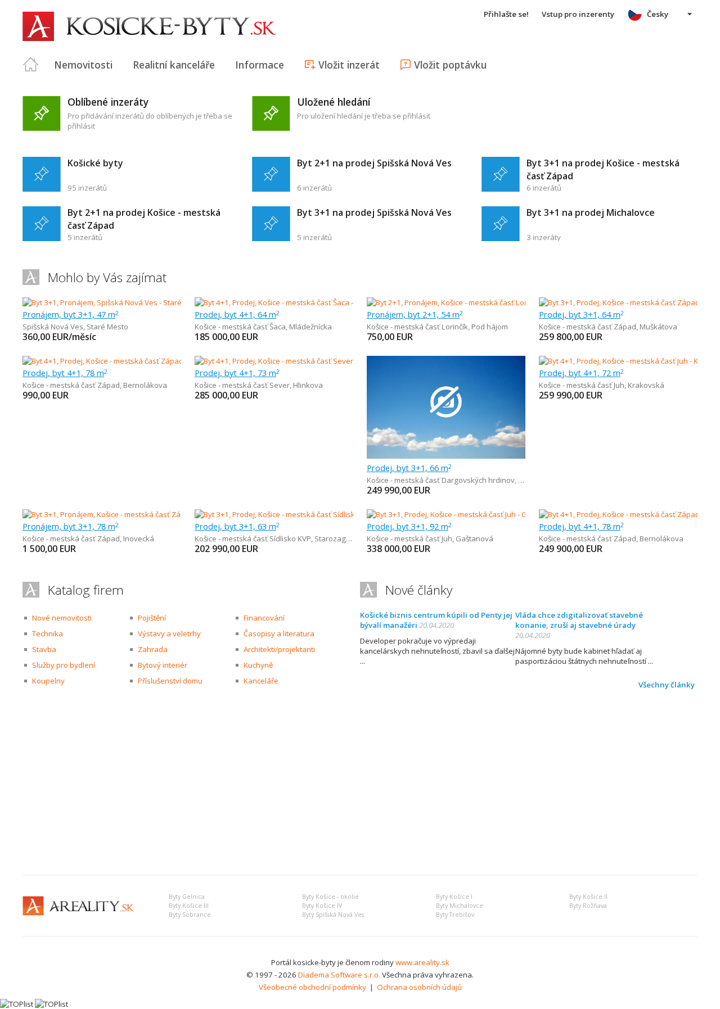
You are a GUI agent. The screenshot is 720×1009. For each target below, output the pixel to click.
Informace (259, 64)
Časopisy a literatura (279, 633)
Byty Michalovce (459, 906)
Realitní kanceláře (174, 64)
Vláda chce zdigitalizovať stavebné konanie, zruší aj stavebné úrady (579, 620)
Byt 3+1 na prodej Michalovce (590, 212)
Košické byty (95, 163)
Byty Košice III (189, 906)
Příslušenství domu (170, 681)
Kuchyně (258, 665)
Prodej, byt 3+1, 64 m (581, 314)
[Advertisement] (360, 782)
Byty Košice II (588, 897)
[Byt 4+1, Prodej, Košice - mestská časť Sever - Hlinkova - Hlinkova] (305, 361)
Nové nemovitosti (62, 618)
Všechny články (666, 684)
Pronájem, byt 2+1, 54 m (415, 314)
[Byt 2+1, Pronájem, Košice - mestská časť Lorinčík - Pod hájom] (471, 302)
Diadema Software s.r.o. (339, 975)
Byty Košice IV (322, 906)
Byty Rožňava (588, 906)
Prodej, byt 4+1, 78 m (64, 372)
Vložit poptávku (450, 64)
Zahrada (153, 649)
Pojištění (152, 618)
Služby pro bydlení (63, 665)
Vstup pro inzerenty (578, 14)
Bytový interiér (162, 665)
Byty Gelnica (187, 897)
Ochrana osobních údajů (419, 987)
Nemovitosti (83, 64)
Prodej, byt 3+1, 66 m (409, 467)
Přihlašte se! (506, 14)
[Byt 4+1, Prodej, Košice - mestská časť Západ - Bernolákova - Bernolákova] (147, 361)
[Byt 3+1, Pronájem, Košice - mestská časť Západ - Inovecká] (122, 514)
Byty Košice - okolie (330, 897)
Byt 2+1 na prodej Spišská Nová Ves (374, 163)
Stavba (44, 649)
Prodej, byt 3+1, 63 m (237, 526)
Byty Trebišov (455, 914)
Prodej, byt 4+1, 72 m (581, 372)
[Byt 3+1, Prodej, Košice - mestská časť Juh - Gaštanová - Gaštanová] (480, 514)
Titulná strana (30, 64)
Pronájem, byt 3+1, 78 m (70, 526)
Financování (264, 618)
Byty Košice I (454, 897)
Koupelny (48, 681)
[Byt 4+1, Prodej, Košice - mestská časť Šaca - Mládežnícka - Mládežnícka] (316, 302)
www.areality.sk (422, 962)
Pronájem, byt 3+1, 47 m (70, 314)
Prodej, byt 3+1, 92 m (409, 526)
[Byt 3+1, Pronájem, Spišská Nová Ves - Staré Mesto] (109, 302)
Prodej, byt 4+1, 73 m (237, 372)
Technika (47, 633)
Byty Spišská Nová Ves (333, 914)
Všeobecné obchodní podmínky (312, 987)
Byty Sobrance (190, 914)
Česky (657, 14)
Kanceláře (261, 681)
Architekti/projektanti (279, 649)
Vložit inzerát (349, 64)
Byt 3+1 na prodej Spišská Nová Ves (374, 212)
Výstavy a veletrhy (169, 633)
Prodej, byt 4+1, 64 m (237, 314)
